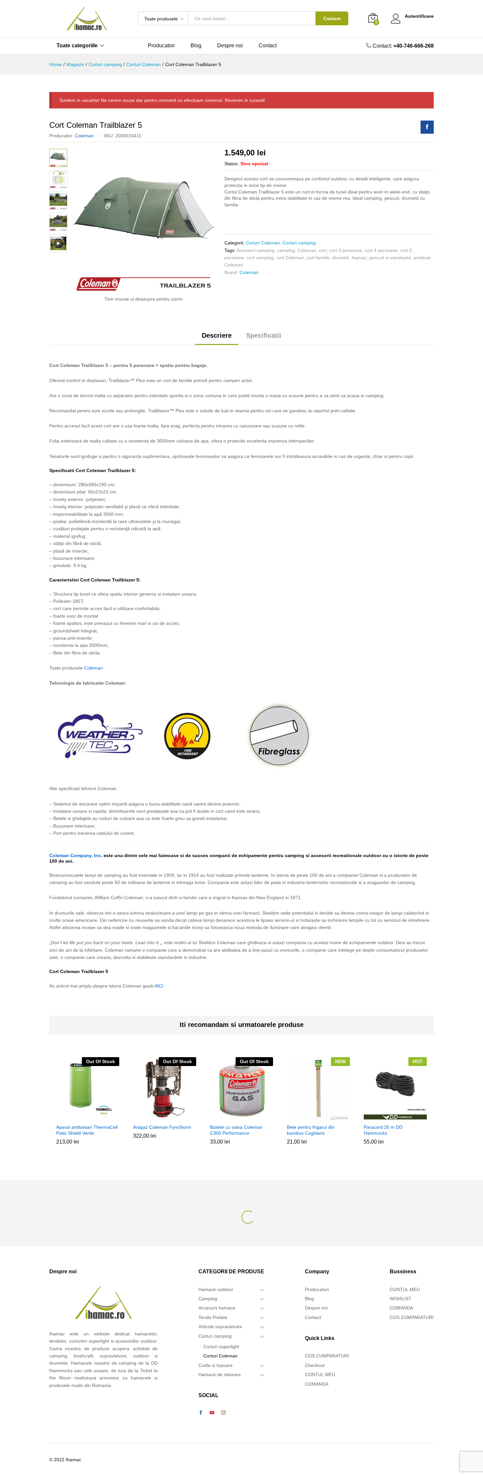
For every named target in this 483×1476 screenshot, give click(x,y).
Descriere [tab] (217, 335)
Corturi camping (299, 242)
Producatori (161, 45)
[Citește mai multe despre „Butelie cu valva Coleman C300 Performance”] (240, 1116)
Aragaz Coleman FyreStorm (162, 1127)
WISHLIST (400, 1298)
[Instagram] (223, 1413)
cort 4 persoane (381, 250)
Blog (196, 45)
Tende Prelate (212, 1317)
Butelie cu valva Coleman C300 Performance (236, 1130)
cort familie (318, 257)
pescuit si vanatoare (390, 257)
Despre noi (230, 45)
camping (286, 250)
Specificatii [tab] (263, 335)
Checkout (315, 1365)
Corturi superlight (221, 1346)
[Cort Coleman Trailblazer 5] (427, 127)
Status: (231, 163)
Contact (268, 45)
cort (323, 250)
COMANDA (316, 1384)
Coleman (84, 135)
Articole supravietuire (220, 1326)
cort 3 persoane (345, 250)
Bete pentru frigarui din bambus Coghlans (310, 1130)
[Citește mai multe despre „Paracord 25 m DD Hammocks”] (394, 1116)
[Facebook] (200, 1413)
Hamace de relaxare (219, 1374)
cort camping (260, 257)
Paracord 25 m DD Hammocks (383, 1130)
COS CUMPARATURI (327, 1355)
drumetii (340, 257)
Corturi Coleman (263, 242)
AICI (158, 985)
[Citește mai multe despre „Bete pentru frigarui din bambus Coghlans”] (317, 1116)
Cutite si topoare (215, 1365)
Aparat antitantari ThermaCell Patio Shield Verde (87, 1130)
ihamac (359, 257)
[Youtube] (212, 1413)
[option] (87, 1105)
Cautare (332, 18)
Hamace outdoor (215, 1289)
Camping (207, 1298)
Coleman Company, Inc (75, 855)
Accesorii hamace (216, 1307)
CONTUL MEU (320, 1374)
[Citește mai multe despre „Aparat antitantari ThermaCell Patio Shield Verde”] (86, 1116)
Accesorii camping (255, 250)
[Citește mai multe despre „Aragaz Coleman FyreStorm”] (163, 1116)
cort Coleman (290, 257)
